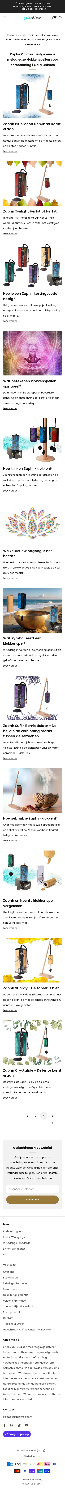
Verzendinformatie (14, 1300)
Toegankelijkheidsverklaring (19, 1306)
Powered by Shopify (32, 1479)
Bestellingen (10, 1277)
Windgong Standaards (16, 1243)
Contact (8, 1318)
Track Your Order (13, 1324)
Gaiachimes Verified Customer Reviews (27, 1329)
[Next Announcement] (60, 7)
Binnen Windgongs (14, 1248)
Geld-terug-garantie (15, 1295)
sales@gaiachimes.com (17, 1417)
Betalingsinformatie (15, 1283)
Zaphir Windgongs (14, 1237)
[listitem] (32, 6)
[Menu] (5, 18)
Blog (5, 1254)
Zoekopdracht (11, 1312)
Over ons (8, 1272)
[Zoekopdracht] (60, 17)
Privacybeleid (11, 1289)
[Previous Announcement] (5, 7)
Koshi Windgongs (13, 1231)
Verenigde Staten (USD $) (30, 1450)
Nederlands (30, 1456)
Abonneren (32, 1199)
